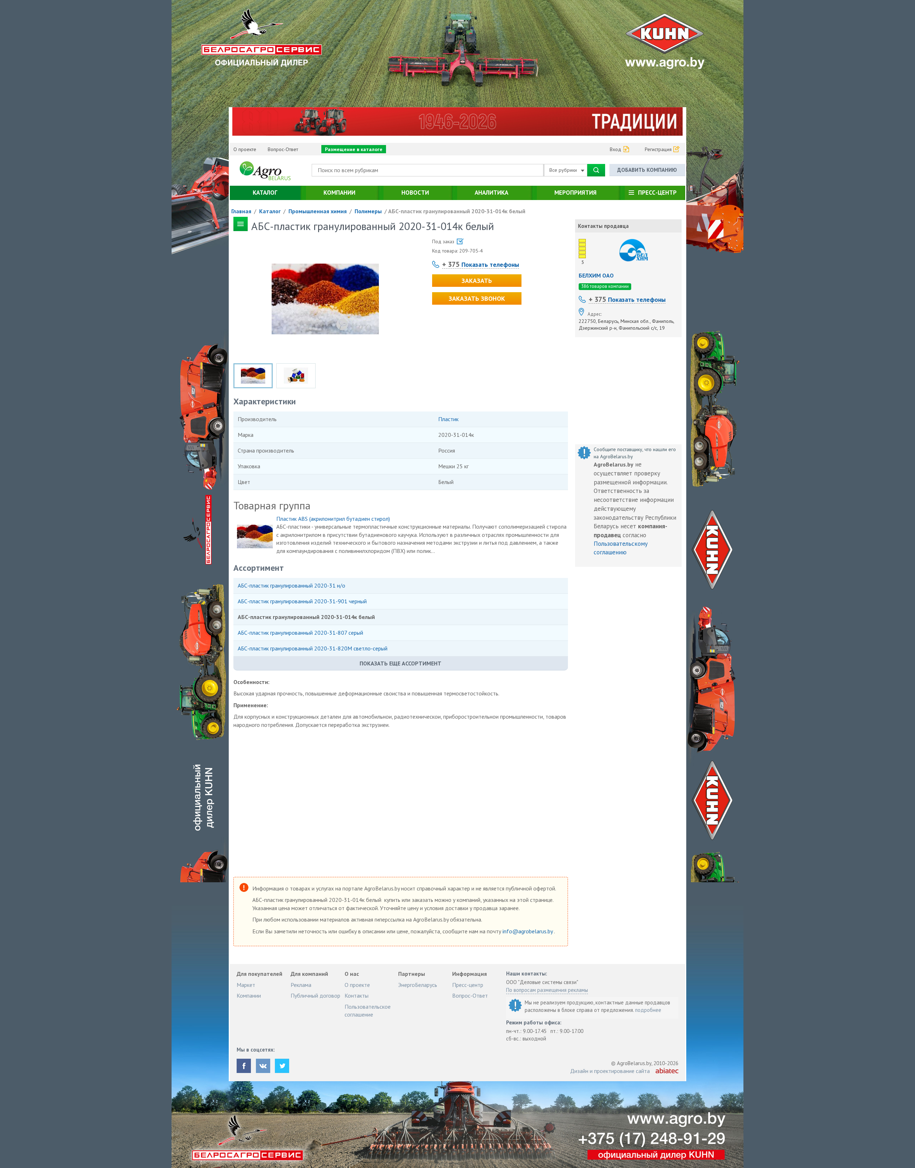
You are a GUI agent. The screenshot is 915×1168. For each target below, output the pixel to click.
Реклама (301, 984)
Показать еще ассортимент (400, 663)
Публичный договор (315, 995)
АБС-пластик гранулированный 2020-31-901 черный (303, 601)
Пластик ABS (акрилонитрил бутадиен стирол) (333, 518)
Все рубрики (563, 170)
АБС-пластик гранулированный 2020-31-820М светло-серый (313, 648)
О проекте (244, 149)
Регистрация (658, 149)
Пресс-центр (657, 192)
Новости (415, 192)
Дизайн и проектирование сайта (610, 1070)
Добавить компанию (647, 169)
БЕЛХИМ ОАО (596, 275)
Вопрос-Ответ (283, 149)
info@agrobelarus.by (528, 931)
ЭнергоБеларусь (417, 984)
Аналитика (491, 192)
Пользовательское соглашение (368, 1010)
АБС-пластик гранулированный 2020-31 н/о (291, 585)
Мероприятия (575, 192)
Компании (339, 192)
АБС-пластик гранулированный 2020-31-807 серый (300, 632)
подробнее (648, 1010)
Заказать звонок (477, 298)
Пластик (448, 419)
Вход (615, 149)
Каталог (265, 192)
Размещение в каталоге (353, 149)
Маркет (246, 984)
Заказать (476, 280)
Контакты (357, 995)
